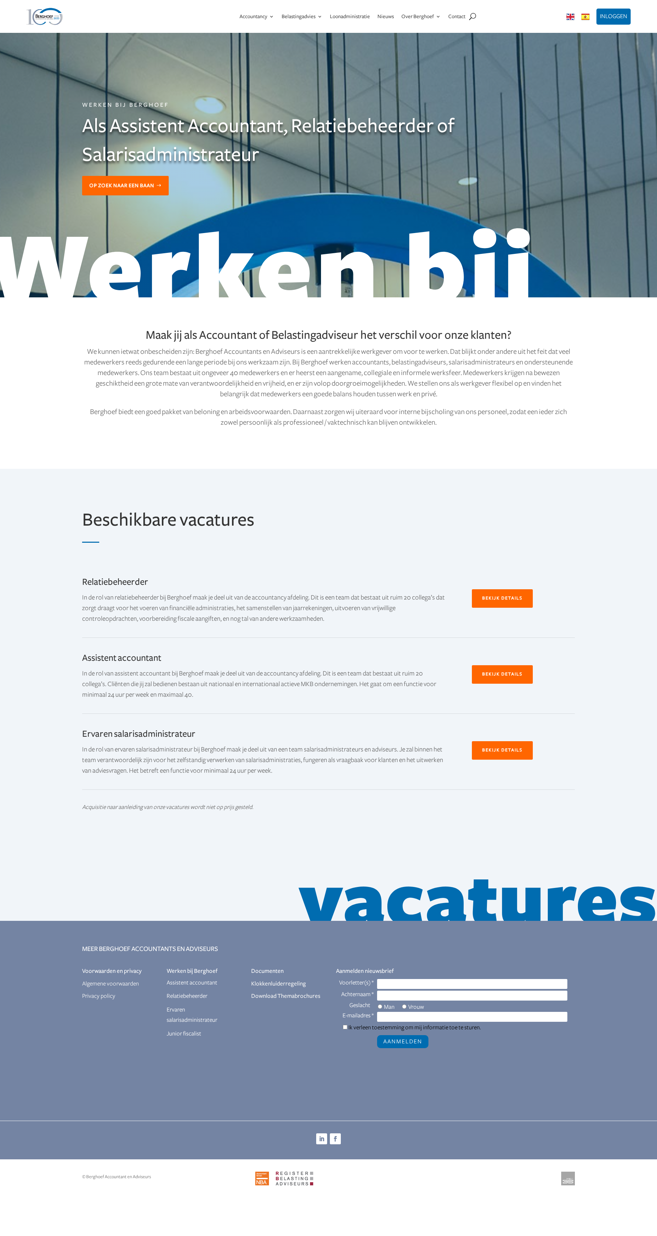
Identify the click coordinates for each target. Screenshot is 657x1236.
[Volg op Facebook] (335, 1138)
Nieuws (385, 16)
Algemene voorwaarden (110, 984)
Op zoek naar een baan (121, 185)
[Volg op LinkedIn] (321, 1138)
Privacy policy (98, 996)
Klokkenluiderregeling (278, 984)
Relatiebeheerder (187, 996)
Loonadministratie (350, 16)
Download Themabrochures (285, 996)
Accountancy (253, 16)
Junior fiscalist (184, 1034)
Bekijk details (502, 598)
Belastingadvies (298, 16)
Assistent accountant (192, 983)
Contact (456, 16)
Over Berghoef (417, 16)
